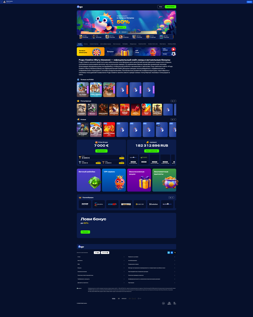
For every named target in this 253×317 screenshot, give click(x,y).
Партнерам (131, 282)
